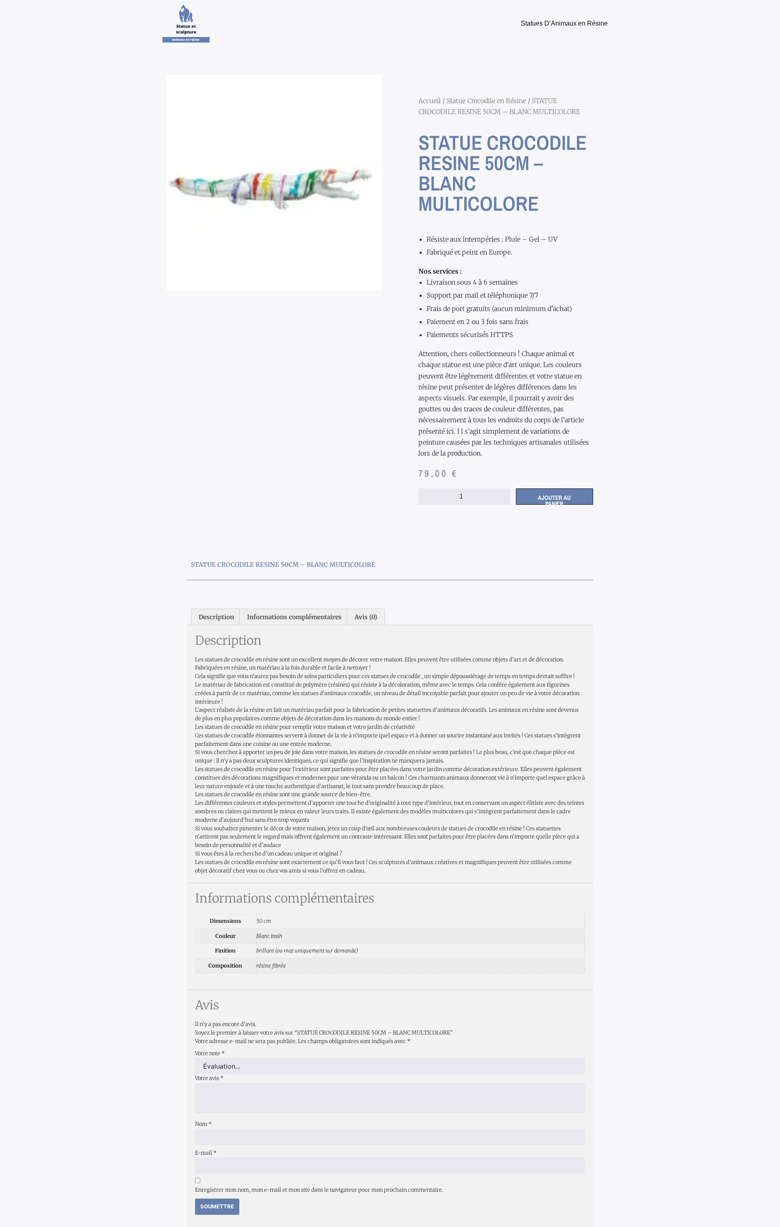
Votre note (210, 1053)
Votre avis (209, 1078)
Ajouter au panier (554, 499)
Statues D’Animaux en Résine (564, 23)
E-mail (206, 1152)
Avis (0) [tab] (366, 617)
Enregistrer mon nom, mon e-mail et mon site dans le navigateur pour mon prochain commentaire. (319, 1189)
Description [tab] (216, 617)
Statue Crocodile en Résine (486, 101)
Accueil (429, 101)
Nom (203, 1124)
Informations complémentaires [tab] (294, 617)
